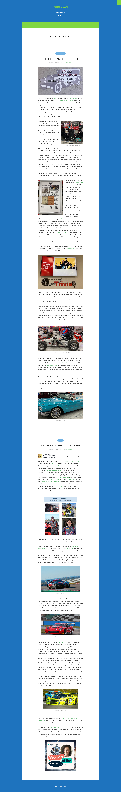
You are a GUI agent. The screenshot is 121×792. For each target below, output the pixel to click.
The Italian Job (70, 248)
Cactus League (73, 98)
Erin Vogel (69, 548)
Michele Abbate (42, 548)
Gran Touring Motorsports (57, 727)
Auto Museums (60, 53)
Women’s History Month (54, 470)
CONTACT (81, 25)
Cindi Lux (75, 546)
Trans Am (56, 599)
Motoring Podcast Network (73, 461)
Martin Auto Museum (66, 100)
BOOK (75, 25)
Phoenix (55, 98)
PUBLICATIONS (63, 25)
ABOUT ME (43, 25)
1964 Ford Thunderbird (66, 363)
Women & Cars (60, 7)
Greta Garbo (64, 219)
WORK (49, 25)
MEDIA (70, 25)
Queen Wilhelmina (62, 232)
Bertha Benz (79, 182)
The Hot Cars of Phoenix (60, 59)
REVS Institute (69, 479)
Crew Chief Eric (64, 477)
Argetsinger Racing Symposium (51, 481)
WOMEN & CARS (35, 25)
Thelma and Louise (52, 365)
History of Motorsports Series (60, 466)
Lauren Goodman (54, 479)
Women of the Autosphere (60, 445)
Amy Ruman (61, 642)
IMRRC (53, 463)
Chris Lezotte (68, 62)
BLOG (87, 25)
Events (60, 440)
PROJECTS (55, 25)
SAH (61, 486)
